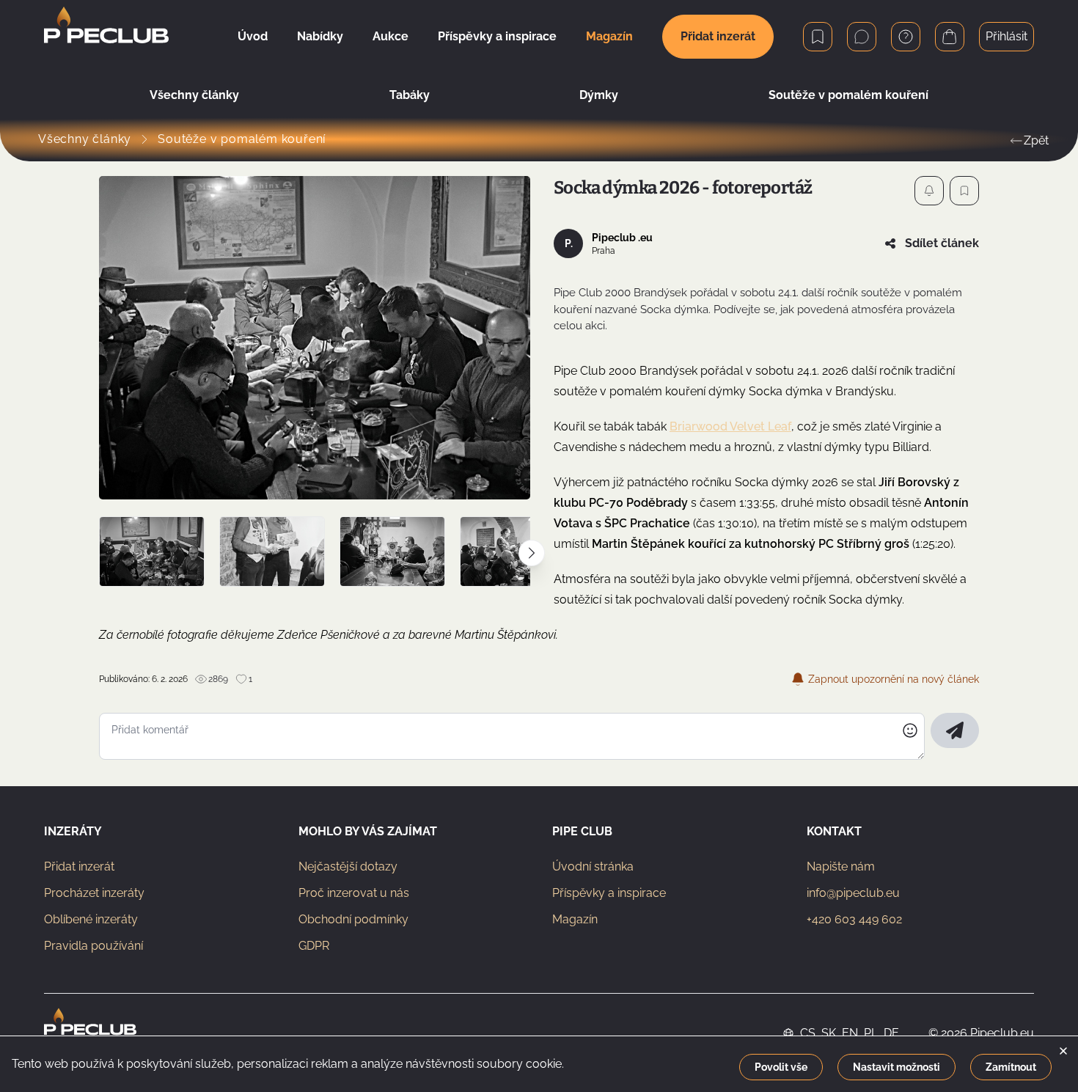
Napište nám (841, 866)
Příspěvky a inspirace (609, 893)
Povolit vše (781, 1067)
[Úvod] (106, 36)
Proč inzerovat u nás (353, 893)
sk (828, 1033)
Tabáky (409, 95)
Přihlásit (1006, 36)
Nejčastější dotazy (347, 866)
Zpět (1036, 140)
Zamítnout (1011, 1067)
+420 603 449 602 (854, 919)
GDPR (313, 946)
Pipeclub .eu (622, 237)
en (850, 1033)
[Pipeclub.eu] (90, 1033)
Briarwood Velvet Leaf (730, 426)
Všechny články (194, 95)
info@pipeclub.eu (853, 893)
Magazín (575, 919)
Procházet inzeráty (94, 893)
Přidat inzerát (718, 36)
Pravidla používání (93, 946)
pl (871, 1033)
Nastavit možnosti (896, 1067)
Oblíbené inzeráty (91, 919)
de (891, 1033)
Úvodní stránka (593, 866)
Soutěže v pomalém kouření (848, 95)
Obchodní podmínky (353, 919)
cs (807, 1033)
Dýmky (598, 95)
